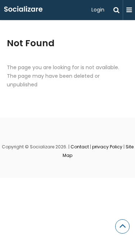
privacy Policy (107, 147)
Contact (80, 147)
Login (97, 9)
